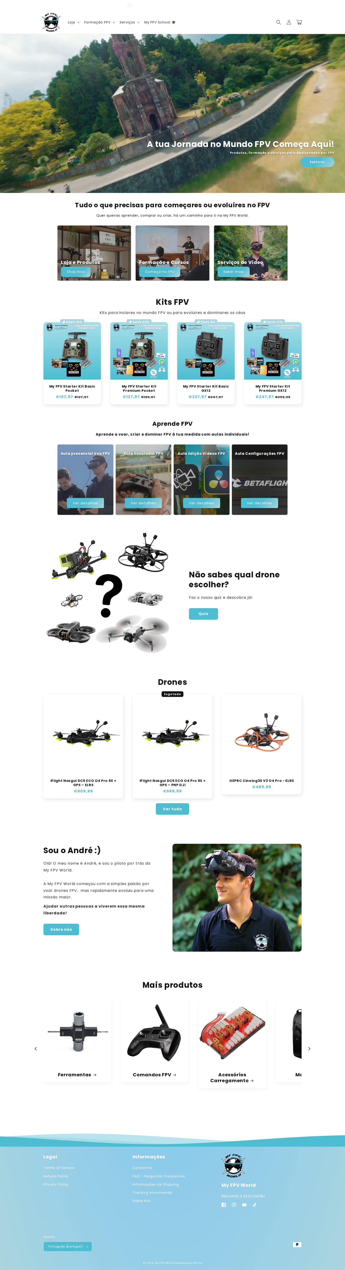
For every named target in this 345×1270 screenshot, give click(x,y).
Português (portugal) (65, 1246)
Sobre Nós (142, 1200)
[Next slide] (309, 1049)
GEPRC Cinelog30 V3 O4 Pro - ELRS (261, 781)
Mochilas (152, 1075)
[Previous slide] (36, 1049)
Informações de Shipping (156, 1184)
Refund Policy (55, 1176)
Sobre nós (61, 929)
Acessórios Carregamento (74, 1078)
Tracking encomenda (152, 1192)
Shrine (197, 1263)
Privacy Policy (56, 1184)
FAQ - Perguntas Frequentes (159, 1176)
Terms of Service (59, 1167)
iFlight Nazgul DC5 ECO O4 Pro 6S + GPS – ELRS (83, 783)
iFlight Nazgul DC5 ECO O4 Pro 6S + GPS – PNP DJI (172, 783)
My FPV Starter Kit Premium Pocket (139, 388)
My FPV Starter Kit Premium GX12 (273, 388)
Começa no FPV (159, 271)
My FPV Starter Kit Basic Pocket (72, 388)
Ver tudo (172, 809)
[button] (73, 22)
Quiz (203, 613)
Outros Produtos (229, 1075)
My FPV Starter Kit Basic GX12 (206, 388)
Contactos (142, 1167)
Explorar (317, 162)
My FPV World (164, 1263)
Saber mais (233, 271)
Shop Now (76, 271)
